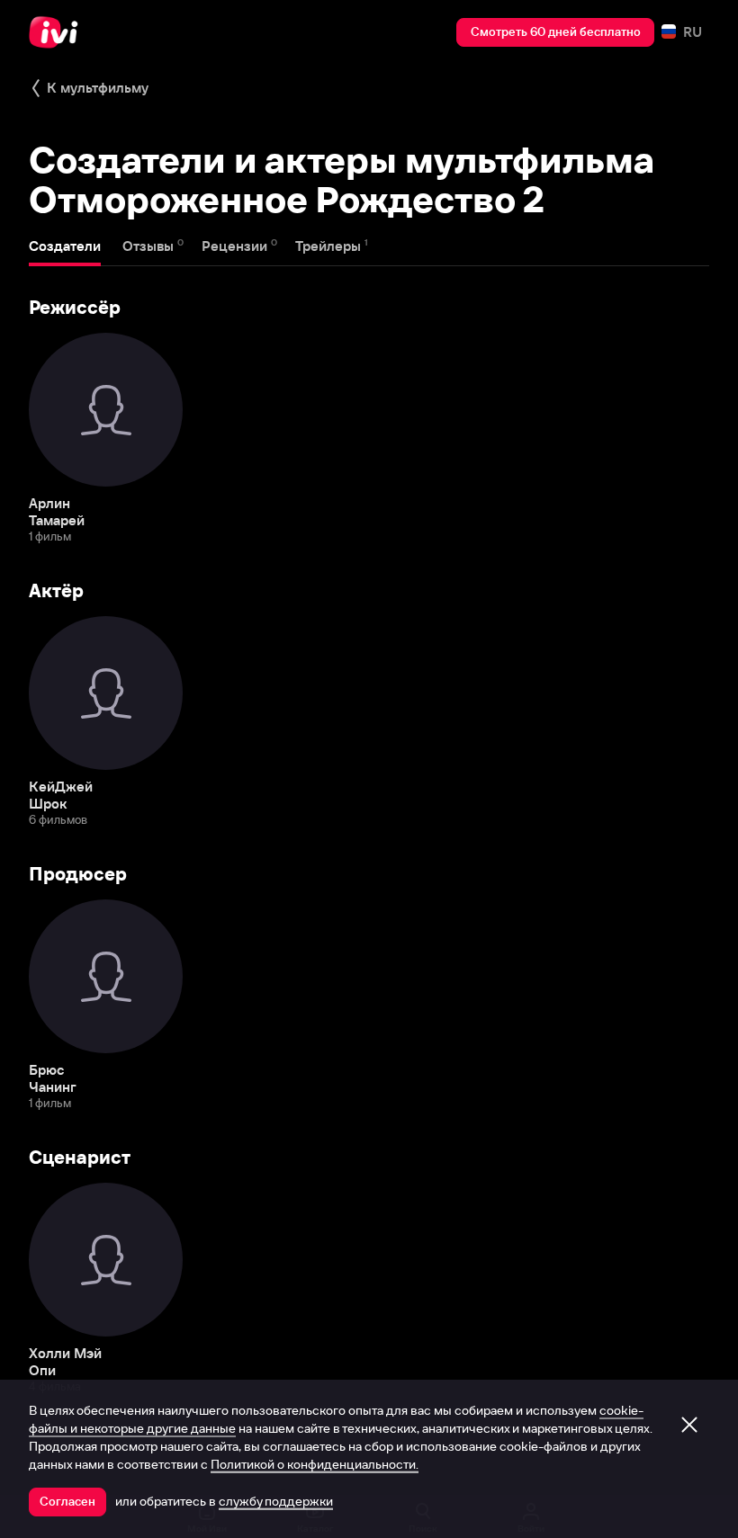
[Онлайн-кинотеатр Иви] (58, 32)
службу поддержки (276, 1501)
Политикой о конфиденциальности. (314, 1464)
